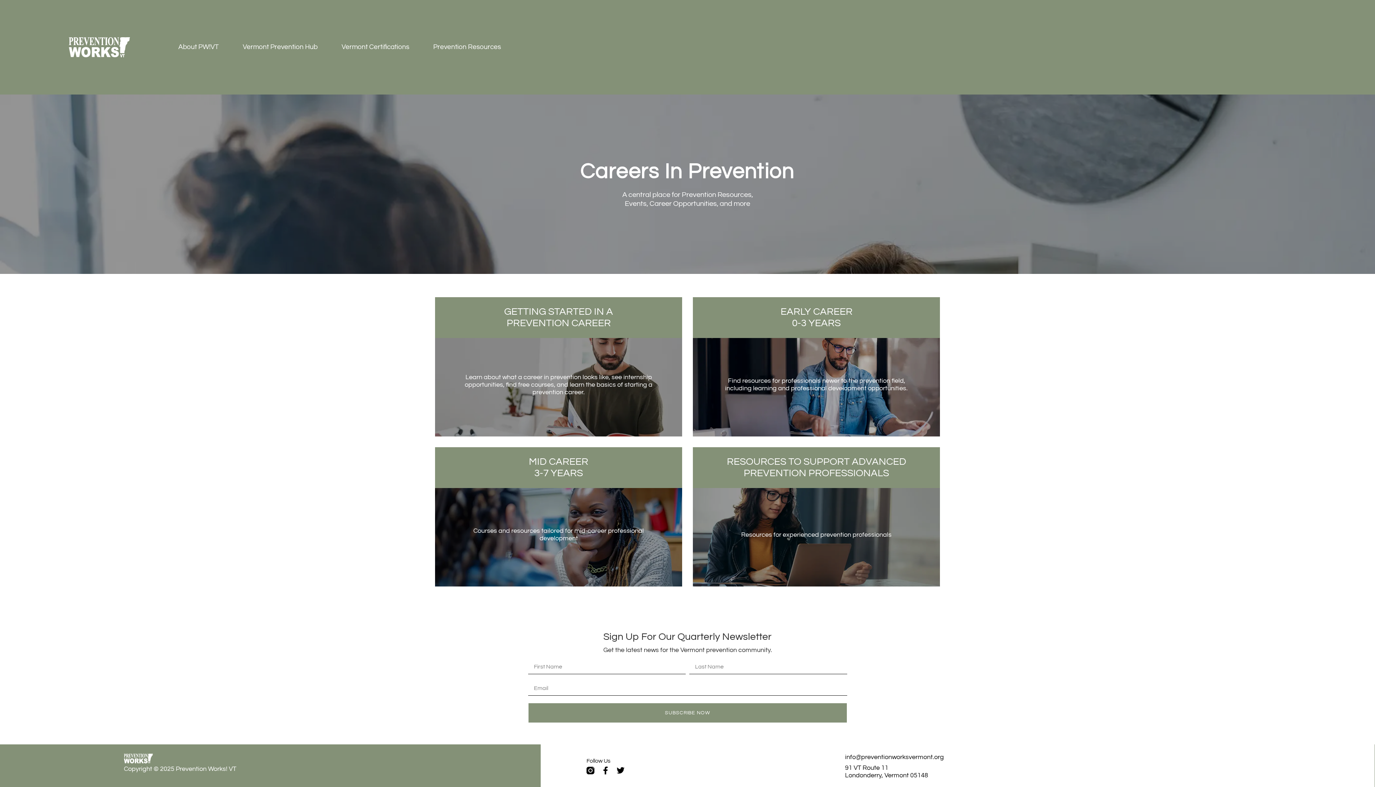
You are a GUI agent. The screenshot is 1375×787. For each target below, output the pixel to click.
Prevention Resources (467, 46)
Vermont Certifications (375, 46)
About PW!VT (198, 46)
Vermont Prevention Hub (280, 46)
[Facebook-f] (605, 770)
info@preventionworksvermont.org (894, 757)
